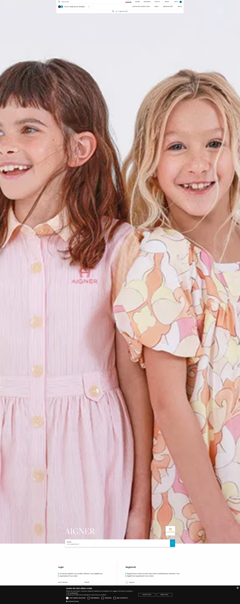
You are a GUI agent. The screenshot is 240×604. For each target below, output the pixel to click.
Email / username (62, 582)
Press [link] (180, 7)
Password (86, 582)
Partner (137, 2)
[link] (177, 2)
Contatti (157, 2)
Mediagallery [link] (168, 7)
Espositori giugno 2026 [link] (141, 7)
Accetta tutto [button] (146, 595)
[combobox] (238, 588)
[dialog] (120, 595)
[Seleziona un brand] (89, 7)
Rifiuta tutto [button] (164, 595)
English (167, 2)
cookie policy (74, 593)
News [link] (156, 7)
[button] (101, 601)
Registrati (131, 582)
